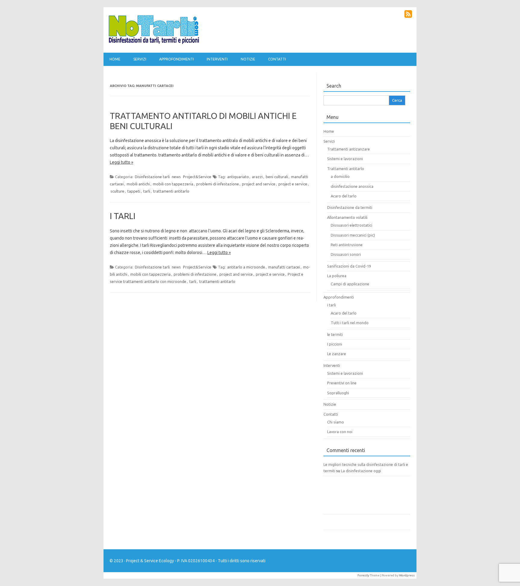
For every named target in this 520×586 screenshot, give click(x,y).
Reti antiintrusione (347, 245)
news (176, 177)
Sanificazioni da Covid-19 (349, 266)
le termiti (335, 334)
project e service (292, 184)
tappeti (133, 191)
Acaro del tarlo (344, 196)
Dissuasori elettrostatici (351, 225)
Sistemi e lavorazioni (345, 159)
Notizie (248, 59)
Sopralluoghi (338, 393)
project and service (258, 184)
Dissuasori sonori (346, 254)
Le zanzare (336, 354)
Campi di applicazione (350, 284)
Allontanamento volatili (347, 217)
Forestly (363, 575)
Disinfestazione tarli (152, 177)
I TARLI (122, 216)
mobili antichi (138, 184)
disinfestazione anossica (352, 186)
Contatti (277, 59)
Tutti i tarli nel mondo (350, 323)
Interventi (217, 59)
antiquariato (238, 177)
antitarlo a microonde (246, 267)
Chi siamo (335, 422)
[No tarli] (154, 42)
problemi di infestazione (217, 184)
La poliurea (336, 276)
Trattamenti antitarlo (345, 168)
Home (115, 59)
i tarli (331, 305)
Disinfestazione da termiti (349, 207)
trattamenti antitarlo (171, 191)
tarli (146, 191)
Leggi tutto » (121, 162)
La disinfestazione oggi (361, 471)
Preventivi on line (342, 383)
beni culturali (277, 177)
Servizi (139, 59)
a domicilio (340, 176)
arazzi (257, 177)
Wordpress (407, 575)
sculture (117, 191)
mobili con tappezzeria (173, 184)
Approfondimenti (176, 59)
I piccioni (334, 344)
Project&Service (197, 177)
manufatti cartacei (284, 267)
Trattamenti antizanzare (348, 149)
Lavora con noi (339, 431)
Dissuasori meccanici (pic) (353, 235)
